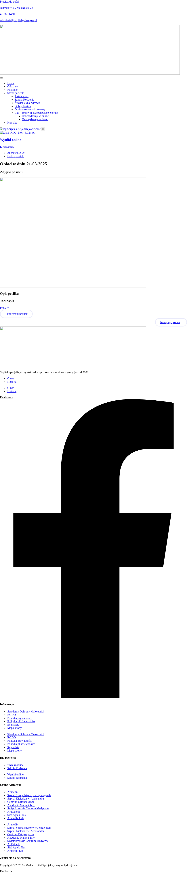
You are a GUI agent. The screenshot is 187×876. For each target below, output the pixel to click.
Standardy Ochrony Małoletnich (25, 711)
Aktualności (21, 96)
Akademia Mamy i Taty (21, 805)
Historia (11, 381)
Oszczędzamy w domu (35, 119)
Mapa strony (14, 727)
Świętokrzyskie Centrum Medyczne (28, 808)
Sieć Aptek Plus (16, 815)
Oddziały (12, 86)
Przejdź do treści (9, 1)
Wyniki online (10, 140)
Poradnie (12, 89)
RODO (11, 714)
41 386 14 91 (7, 14)
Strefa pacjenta (15, 93)
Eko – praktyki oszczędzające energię (36, 112)
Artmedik (12, 792)
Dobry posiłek (15, 156)
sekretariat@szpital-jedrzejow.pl (18, 20)
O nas (10, 378)
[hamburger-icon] (1, 77)
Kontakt (12, 122)
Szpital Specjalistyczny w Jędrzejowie (29, 795)
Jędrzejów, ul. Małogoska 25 (16, 7)
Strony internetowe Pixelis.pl (30, 871)
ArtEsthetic (13, 811)
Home (10, 83)
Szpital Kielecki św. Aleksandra (25, 798)
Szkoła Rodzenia (24, 99)
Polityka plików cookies (21, 721)
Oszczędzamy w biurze (35, 116)
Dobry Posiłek (23, 106)
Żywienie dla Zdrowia (27, 102)
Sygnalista (13, 724)
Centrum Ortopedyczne (20, 801)
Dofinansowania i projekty (30, 109)
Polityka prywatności (19, 718)
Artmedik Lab (15, 818)
